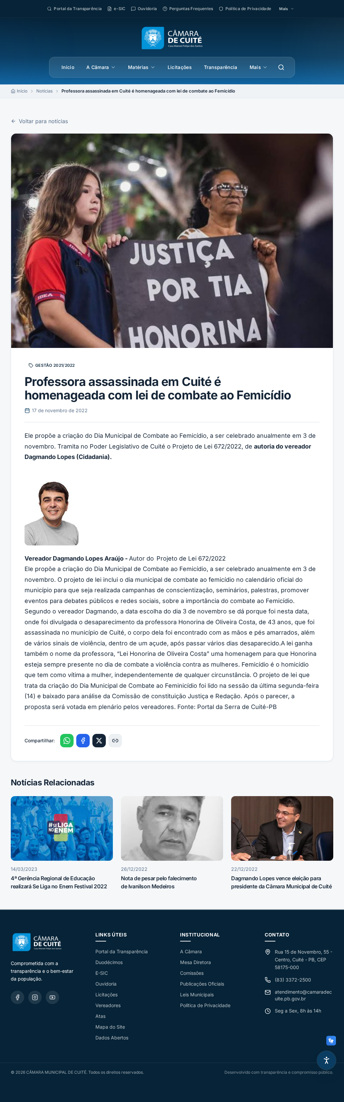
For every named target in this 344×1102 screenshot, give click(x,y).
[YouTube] (52, 997)
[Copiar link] (115, 740)
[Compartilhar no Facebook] (83, 740)
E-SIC (101, 973)
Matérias (138, 67)
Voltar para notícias (43, 121)
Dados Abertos (111, 1037)
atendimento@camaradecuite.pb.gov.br (303, 995)
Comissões (192, 973)
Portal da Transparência (121, 951)
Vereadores (108, 1005)
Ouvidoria (106, 984)
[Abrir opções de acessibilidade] (326, 1060)
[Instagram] (35, 997)
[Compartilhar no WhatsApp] (67, 740)
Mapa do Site (110, 1027)
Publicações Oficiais (202, 984)
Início (67, 67)
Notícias (44, 91)
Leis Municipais (197, 994)
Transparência (221, 67)
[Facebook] (17, 997)
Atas (100, 1016)
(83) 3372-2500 (293, 980)
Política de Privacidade (205, 1005)
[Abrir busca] (281, 67)
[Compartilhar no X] (99, 740)
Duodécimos (109, 962)
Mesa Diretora (195, 962)
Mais (255, 67)
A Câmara (97, 67)
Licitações (180, 67)
